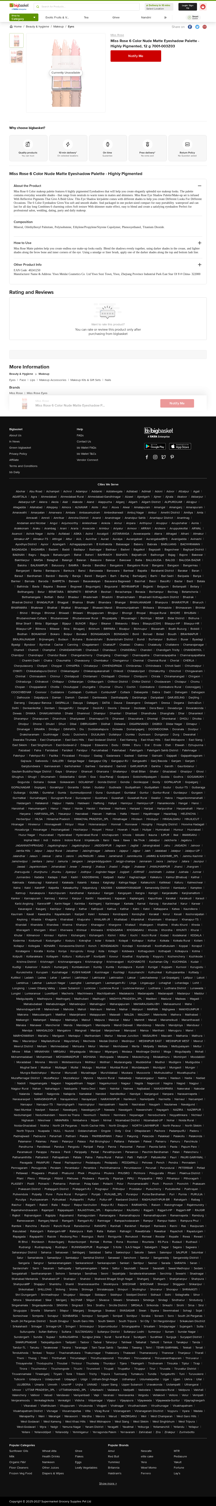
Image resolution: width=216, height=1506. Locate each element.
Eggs (78, 1462)
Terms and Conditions (23, 466)
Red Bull (113, 1456)
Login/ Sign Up (187, 6)
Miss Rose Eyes (37, 393)
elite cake (147, 1456)
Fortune (179, 1467)
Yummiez (114, 1462)
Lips (34, 380)
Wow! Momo (149, 1467)
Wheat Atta (49, 1451)
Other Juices (50, 1467)
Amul (111, 1451)
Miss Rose (117, 35)
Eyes (13, 380)
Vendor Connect (87, 460)
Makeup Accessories (54, 380)
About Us (15, 435)
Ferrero (146, 1473)
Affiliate (14, 460)
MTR (177, 1451)
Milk (11, 1456)
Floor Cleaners (18, 1467)
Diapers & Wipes (53, 1473)
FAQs (80, 435)
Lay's (177, 1473)
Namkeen (48, 1462)
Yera (144, 1462)
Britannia (113, 1467)
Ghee (78, 1451)
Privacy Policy (18, 454)
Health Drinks (51, 1456)
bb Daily (14, 472)
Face (24, 380)
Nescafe (146, 1451)
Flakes (79, 1456)
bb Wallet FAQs (86, 447)
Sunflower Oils (18, 1451)
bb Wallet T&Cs (86, 454)
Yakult (177, 1462)
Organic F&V (17, 1462)
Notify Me (135, 56)
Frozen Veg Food (20, 1473)
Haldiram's (115, 1473)
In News (14, 441)
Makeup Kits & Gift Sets (86, 380)
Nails (108, 380)
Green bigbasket (20, 447)
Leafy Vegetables (86, 1467)
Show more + (108, 1483)
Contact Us (84, 441)
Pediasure (180, 1456)
